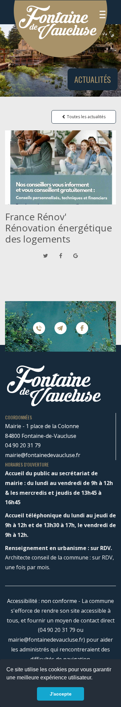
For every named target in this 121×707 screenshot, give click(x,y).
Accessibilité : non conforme (42, 601)
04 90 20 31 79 (23, 445)
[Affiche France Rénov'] (60, 167)
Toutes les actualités (86, 117)
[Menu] (102, 14)
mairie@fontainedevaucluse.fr (42, 455)
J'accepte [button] (61, 694)
